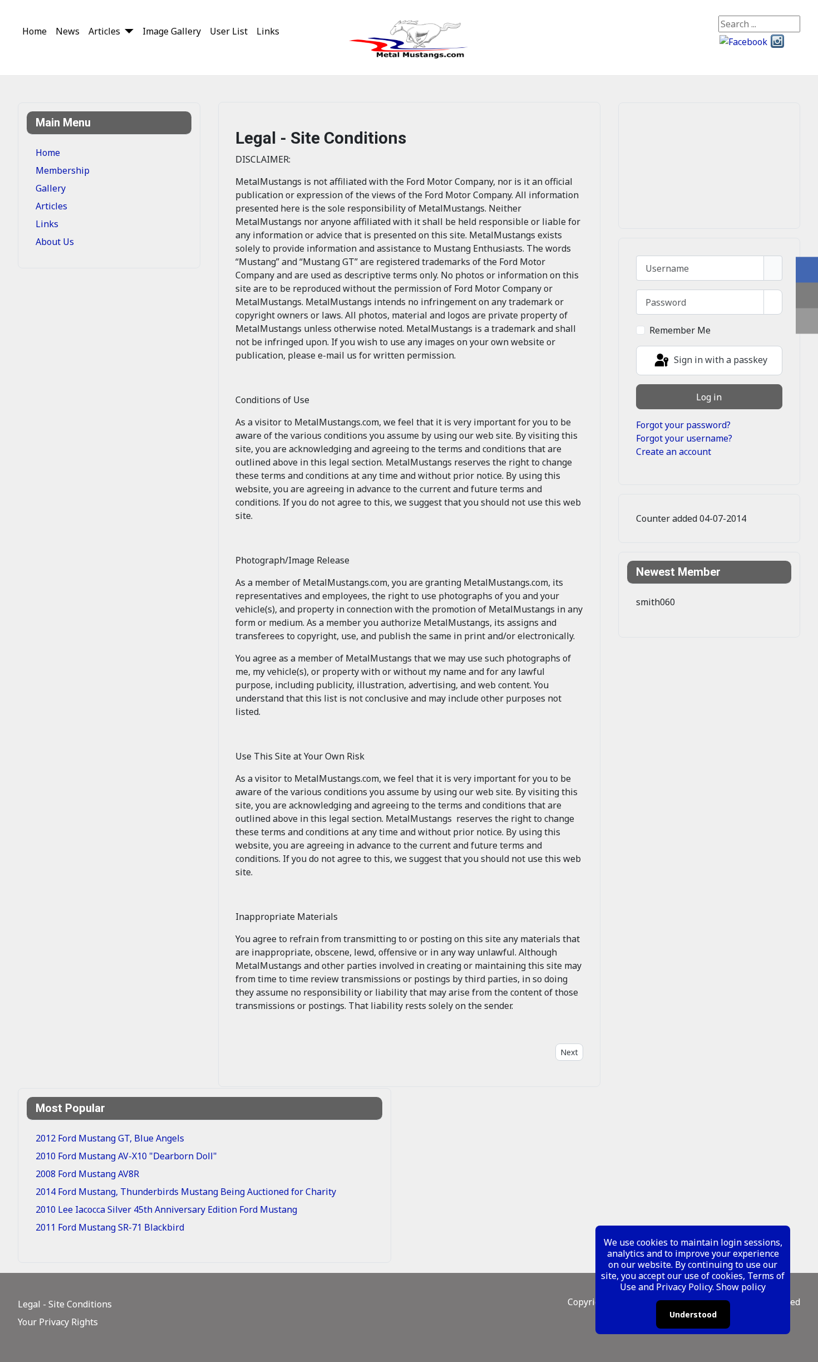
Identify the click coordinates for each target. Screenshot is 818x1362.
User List (229, 31)
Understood (693, 1314)
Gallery (51, 188)
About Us (55, 242)
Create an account (673, 451)
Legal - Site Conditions (65, 1304)
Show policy (741, 1287)
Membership (63, 170)
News (68, 31)
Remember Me (680, 330)
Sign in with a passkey (719, 360)
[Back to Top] (804, 1348)
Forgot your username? (684, 438)
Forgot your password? (683, 425)
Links (268, 31)
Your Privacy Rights (58, 1322)
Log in (709, 397)
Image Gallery (171, 31)
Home (34, 31)
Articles (104, 31)
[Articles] (127, 31)
